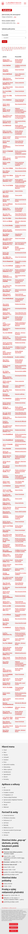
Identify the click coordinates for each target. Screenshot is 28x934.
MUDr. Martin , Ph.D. (6, 679)
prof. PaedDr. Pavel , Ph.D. (6, 324)
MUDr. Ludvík (6, 163)
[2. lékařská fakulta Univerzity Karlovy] (3, 3)
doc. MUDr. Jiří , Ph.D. (7, 470)
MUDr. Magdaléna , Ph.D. (8, 243)
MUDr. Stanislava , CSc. (7, 343)
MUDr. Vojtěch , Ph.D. (7, 699)
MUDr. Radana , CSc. (7, 403)
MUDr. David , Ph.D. (6, 592)
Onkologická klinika (20, 230)
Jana (7, 125)
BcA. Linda (7, 550)
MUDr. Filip (7, 687)
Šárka (7, 100)
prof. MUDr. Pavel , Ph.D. (8, 560)
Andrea (8, 357)
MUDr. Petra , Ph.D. (7, 208)
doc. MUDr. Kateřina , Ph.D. (8, 377)
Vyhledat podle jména (8, 29)
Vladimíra (5, 516)
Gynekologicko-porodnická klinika (20, 440)
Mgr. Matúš (6, 317)
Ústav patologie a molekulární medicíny (19, 164)
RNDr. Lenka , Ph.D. (7, 555)
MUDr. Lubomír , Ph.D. (7, 381)
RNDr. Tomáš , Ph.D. (6, 658)
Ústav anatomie (19, 82)
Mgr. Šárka (6, 730)
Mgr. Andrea (6, 466)
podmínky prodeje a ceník (11, 874)
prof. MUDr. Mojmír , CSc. (7, 158)
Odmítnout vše (13, 927)
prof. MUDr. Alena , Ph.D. (8, 270)
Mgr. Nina (5, 70)
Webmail (6, 807)
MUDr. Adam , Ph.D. (6, 104)
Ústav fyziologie (19, 69)
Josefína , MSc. (7, 633)
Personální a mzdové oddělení (21, 261)
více (15, 17)
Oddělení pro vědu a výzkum (20, 266)
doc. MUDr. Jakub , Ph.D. (7, 180)
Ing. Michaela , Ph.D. (7, 494)
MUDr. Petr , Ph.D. (7, 96)
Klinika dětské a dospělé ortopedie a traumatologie (20, 127)
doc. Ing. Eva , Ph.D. (7, 214)
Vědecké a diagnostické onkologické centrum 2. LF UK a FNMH (21, 110)
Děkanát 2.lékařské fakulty (20, 221)
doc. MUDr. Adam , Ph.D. (8, 239)
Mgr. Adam (8, 168)
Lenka (7, 614)
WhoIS (5, 805)
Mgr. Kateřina (6, 329)
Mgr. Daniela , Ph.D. (7, 712)
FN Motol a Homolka (9, 818)
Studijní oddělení (19, 357)
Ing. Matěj (8, 225)
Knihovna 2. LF (8, 820)
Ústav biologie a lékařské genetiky (20, 294)
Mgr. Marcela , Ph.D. (7, 583)
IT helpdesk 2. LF (8, 795)
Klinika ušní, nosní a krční (20, 176)
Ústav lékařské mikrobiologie (19, 141)
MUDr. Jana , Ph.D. (8, 597)
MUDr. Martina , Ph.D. (7, 456)
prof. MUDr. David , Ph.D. (8, 83)
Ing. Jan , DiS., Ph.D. (8, 675)
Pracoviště (5, 35)
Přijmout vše (13, 930)
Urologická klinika (20, 606)
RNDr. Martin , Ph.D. (7, 503)
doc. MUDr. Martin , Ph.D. (8, 726)
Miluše (8, 261)
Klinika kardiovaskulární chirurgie (19, 248)
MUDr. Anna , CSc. (7, 602)
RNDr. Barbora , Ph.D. (7, 78)
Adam (7, 65)
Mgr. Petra (6, 360)
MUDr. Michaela (7, 230)
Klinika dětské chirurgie (19, 669)
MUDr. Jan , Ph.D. (7, 407)
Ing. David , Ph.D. (7, 91)
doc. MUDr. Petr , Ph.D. (7, 286)
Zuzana (6, 573)
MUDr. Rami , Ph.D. (8, 176)
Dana (8, 298)
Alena (7, 448)
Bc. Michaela (6, 587)
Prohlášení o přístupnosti (9, 908)
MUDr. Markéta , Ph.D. (7, 649)
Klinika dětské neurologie (19, 351)
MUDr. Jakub (6, 141)
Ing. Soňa (8, 265)
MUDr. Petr (6, 253)
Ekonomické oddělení (21, 371)
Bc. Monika (6, 619)
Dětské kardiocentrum (21, 425)
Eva (7, 627)
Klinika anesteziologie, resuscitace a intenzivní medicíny (21, 152)
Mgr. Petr (7, 218)
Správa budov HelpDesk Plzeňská (13, 800)
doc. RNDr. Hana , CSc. (7, 390)
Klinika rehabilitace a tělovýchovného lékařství (20, 186)
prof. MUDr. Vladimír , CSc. (7, 352)
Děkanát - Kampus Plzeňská (20, 333)
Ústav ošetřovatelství (21, 511)
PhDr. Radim (6, 639)
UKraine (6, 835)
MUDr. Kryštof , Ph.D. (7, 137)
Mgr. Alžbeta (6, 171)
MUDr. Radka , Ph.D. (7, 546)
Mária (7, 74)
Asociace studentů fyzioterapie (12, 830)
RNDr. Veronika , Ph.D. (7, 131)
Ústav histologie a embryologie (19, 100)
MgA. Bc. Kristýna (8, 347)
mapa (20, 872)
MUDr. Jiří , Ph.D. (8, 151)
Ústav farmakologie (20, 257)
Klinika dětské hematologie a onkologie (19, 61)
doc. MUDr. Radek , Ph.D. (8, 87)
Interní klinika (19, 191)
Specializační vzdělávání (18, 234)
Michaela (6, 394)
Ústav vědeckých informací (19, 74)
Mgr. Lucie (5, 386)
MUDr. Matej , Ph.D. (7, 313)
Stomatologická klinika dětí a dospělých (21, 243)
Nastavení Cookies (13, 924)
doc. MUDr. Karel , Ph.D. (7, 426)
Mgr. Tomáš (8, 185)
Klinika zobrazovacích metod (21, 726)
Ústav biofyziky (19, 503)
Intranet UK (7, 790)
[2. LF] (13, 3)
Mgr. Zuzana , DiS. (7, 512)
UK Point (6, 823)
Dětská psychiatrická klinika (21, 137)
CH (21, 47)
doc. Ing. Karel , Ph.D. (7, 413)
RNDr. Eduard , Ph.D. (7, 294)
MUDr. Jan (7, 221)
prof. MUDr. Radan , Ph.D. (8, 191)
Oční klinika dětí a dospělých (19, 482)
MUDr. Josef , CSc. (8, 526)
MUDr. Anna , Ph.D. (7, 417)
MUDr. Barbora (7, 569)
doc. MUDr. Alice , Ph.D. (7, 535)
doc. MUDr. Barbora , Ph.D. (7, 670)
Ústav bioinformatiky (21, 587)
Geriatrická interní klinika (20, 717)
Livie (7, 485)
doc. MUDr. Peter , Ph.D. (7, 653)
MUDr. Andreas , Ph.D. (7, 565)
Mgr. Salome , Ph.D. (7, 722)
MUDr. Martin (6, 462)
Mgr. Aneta (6, 304)
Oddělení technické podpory (20, 66)
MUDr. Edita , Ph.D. (7, 60)
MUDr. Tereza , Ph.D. (8, 522)
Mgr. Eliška (6, 623)
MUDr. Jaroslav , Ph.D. (7, 121)
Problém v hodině (9, 792)
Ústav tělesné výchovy (21, 168)
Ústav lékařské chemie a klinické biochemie (21, 214)
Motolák (6, 825)
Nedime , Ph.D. (7, 147)
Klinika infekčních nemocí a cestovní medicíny (20, 629)
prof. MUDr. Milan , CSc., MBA (8, 717)
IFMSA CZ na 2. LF (8, 827)
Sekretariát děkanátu (21, 421)
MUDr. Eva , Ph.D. (7, 276)
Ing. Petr (7, 643)
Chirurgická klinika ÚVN (20, 121)
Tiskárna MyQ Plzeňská (10, 797)
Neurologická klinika (21, 104)
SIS (4, 787)
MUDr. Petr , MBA (7, 337)
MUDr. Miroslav (7, 280)
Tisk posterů (7, 802)
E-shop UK (6, 832)
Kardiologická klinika (21, 95)
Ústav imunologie (20, 238)
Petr (7, 398)
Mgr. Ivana (6, 195)
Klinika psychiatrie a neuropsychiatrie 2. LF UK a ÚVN (20, 117)
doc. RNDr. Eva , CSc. (8, 257)
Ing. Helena (6, 234)
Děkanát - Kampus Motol (20, 643)
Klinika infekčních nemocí (20, 486)
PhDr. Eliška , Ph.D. (7, 499)
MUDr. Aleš (6, 247)
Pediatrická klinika (20, 304)
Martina (8, 703)
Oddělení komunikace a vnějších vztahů (21, 347)
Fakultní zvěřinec (19, 394)
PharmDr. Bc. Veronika (6, 540)
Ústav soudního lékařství (19, 569)
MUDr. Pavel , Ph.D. (6, 482)
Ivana (8, 440)
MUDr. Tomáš (6, 366)
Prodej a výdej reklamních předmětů (13, 891)
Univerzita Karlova (9, 815)
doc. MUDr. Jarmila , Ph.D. (8, 577)
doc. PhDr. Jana (7, 290)
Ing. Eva (8, 707)
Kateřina (6, 421)
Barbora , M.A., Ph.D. (8, 204)
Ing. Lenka (6, 662)
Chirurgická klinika (20, 285)
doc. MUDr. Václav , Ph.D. (8, 430)
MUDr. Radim (6, 693)
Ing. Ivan (7, 332)
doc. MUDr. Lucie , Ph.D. (7, 116)
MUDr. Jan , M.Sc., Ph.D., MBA (7, 490)
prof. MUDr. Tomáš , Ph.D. (6, 110)
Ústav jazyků (18, 195)
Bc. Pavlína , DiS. (6, 371)
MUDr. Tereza (6, 309)
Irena (8, 434)
